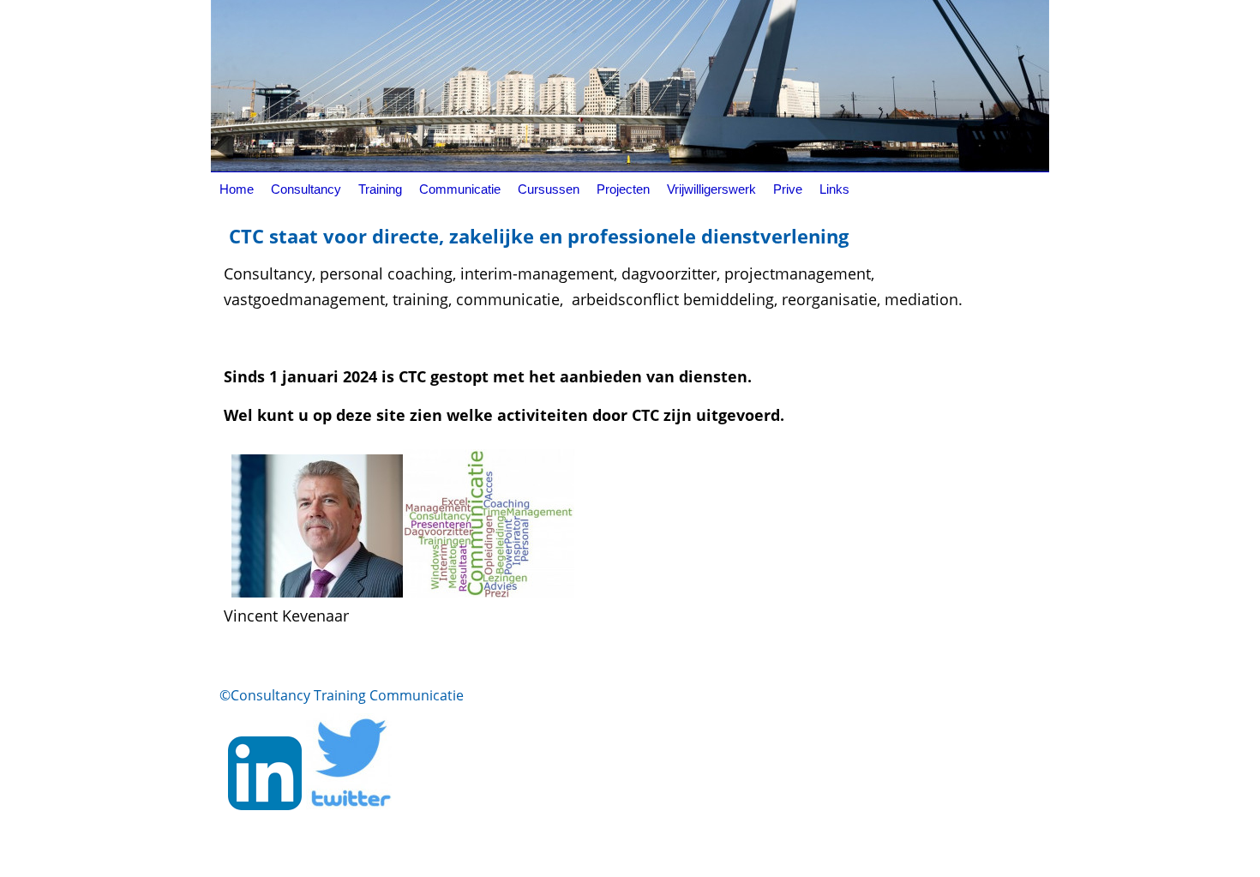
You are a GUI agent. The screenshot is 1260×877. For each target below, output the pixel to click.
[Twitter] (349, 804)
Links (834, 189)
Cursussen (548, 189)
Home (236, 189)
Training (380, 189)
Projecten (623, 189)
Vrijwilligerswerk (711, 189)
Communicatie (460, 189)
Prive (787, 189)
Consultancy (306, 189)
